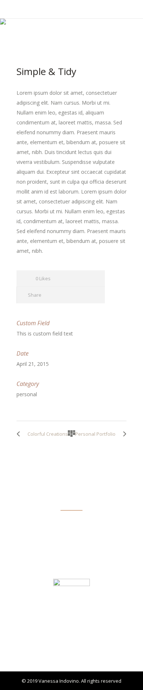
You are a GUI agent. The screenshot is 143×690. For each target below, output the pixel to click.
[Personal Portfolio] (122, 434)
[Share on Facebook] (52, 295)
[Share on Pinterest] (92, 295)
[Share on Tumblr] (78, 295)
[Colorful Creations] (20, 434)
